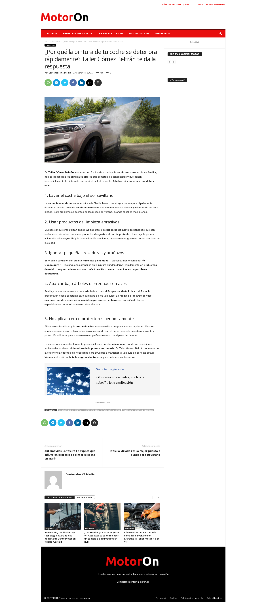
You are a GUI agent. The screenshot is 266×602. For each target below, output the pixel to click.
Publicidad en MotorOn (192, 598)
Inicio (47, 41)
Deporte (161, 33)
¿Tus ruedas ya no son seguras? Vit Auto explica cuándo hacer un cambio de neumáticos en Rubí (102, 537)
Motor (52, 33)
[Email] (89, 82)
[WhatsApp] (48, 82)
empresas (56, 41)
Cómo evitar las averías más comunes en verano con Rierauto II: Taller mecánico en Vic (141, 537)
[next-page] (158, 497)
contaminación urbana (70, 410)
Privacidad (161, 598)
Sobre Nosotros (214, 598)
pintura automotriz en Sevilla (138, 410)
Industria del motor (77, 33)
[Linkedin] (81, 82)
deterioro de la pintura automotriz (102, 410)
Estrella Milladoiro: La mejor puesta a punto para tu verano (134, 452)
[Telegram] (56, 82)
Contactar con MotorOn (210, 4)
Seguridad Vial (139, 33)
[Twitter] (64, 82)
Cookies (173, 598)
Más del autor (84, 497)
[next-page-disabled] (174, 62)
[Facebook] (73, 82)
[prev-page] (154, 497)
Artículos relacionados (59, 497)
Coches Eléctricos (110, 33)
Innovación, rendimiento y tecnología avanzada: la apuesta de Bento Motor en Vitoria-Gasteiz (60, 537)
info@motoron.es (140, 581)
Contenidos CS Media (59, 72)
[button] (220, 33)
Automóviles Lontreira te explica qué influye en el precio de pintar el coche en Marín (70, 454)
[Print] (98, 82)
